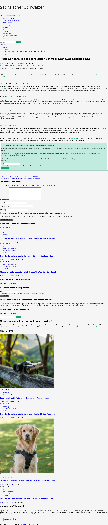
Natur (5, 29)
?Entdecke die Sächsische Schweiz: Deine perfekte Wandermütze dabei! (28, 272)
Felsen (9, 24)
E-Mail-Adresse (5, 206)
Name (2, 203)
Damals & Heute (8, 18)
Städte (9, 26)
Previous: (19, 176)
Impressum (7, 521)
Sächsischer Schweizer (22, 7)
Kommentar (4, 200)
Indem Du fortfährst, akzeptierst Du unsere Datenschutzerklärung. (24, 166)
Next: (20, 178)
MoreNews (24, 524)
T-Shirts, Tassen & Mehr (10, 35)
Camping (6, 39)
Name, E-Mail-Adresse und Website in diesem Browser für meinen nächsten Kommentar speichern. (33, 213)
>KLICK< (95, 305)
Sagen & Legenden (13, 20)
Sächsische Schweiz (9, 233)
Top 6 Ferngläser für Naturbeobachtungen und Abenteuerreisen (25, 398)
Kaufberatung (7, 33)
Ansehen (3, 44)
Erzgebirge (3, 88)
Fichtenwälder (10, 96)
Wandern (6, 31)
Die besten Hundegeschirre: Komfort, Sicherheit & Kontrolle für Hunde (27, 481)
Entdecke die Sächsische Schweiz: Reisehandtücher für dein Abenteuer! (27, 238)
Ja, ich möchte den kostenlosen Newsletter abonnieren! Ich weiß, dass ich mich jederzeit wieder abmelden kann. (37, 216)
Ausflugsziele (7, 22)
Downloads (7, 37)
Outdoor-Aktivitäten (9, 249)
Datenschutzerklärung (10, 519)
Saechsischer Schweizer (7, 63)
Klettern (6, 28)
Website (2, 210)
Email (2, 164)
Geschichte (73, 138)
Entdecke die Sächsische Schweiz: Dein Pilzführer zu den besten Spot (26, 256)
